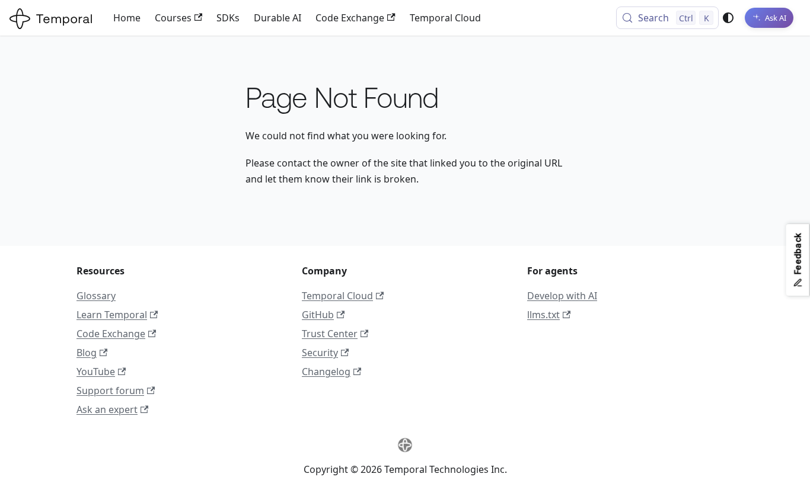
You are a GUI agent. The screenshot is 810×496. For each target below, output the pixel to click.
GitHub (318, 314)
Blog (86, 352)
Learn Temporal (111, 314)
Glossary (96, 295)
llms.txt (543, 314)
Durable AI (277, 17)
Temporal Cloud (445, 17)
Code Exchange (349, 17)
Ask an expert (107, 409)
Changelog (326, 371)
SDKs (228, 17)
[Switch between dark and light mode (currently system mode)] (728, 17)
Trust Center (330, 333)
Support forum (110, 390)
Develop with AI (562, 295)
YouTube (95, 371)
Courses (173, 17)
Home (127, 17)
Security (320, 352)
